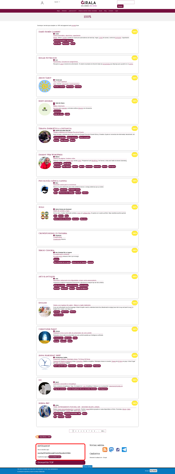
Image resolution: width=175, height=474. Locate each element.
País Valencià (67, 166)
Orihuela (61, 417)
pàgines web (69, 160)
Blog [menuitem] (105, 11)
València (85, 193)
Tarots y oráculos (60, 87)
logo (67, 216)
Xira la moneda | (89, 6)
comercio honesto (72, 285)
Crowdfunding (57, 239)
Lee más (88, 49)
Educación (65, 312)
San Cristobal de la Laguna (62, 262)
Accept (147, 471)
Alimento (80, 108)
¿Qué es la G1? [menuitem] (72, 11)
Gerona (72, 288)
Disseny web (58, 163)
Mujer (79, 411)
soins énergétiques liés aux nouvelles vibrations (82, 389)
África (70, 341)
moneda (74, 25)
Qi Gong (120, 361)
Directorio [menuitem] (64, 11)
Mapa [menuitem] (58, 11)
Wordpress (67, 163)
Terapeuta (56, 361)
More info (42, 471)
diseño (61, 216)
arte (56, 216)
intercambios (84, 285)
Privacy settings (87, 467)
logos (79, 213)
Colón (73, 43)
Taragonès (97, 366)
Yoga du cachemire (60, 389)
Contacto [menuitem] (111, 11)
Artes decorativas (60, 285)
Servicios (55, 108)
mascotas (64, 108)
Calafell (80, 366)
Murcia (82, 166)
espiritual (77, 84)
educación (64, 190)
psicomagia (65, 84)
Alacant (75, 166)
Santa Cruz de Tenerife (79, 262)
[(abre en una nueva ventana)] (111, 449)
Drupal (105, 457)
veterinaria (58, 111)
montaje (64, 37)
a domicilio (77, 409)
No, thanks (153, 470)
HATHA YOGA (59, 413)
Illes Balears (64, 140)
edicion (57, 259)
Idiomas (73, 312)
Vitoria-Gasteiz (59, 315)
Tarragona (112, 166)
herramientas (106, 64)
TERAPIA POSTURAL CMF (73, 413)
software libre (86, 213)
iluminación (118, 37)
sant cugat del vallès (61, 366)
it (131, 307)
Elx (55, 417)
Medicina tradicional (66, 361)
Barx (56, 193)
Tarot (54, 84)
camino (131, 64)
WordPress (95, 160)
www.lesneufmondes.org (116, 386)
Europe (57, 341)
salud (61, 64)
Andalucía (98, 166)
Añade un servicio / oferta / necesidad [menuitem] (88, 11)
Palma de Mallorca (82, 288)
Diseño (55, 37)
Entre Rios (58, 43)
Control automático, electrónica (64, 40)
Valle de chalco (59, 114)
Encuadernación (57, 256)
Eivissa (57, 140)
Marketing (68, 338)
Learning (57, 312)
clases (87, 409)
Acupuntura (79, 361)
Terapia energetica (60, 137)
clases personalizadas (64, 409)
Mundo (73, 140)
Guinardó (76, 219)
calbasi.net (99, 457)
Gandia (78, 193)
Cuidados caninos (74, 190)
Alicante (57, 288)
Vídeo (75, 338)
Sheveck (92, 457)
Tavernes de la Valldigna (67, 193)
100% (134, 31)
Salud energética (85, 137)
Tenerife (91, 262)
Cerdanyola (72, 366)
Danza (85, 413)
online (79, 160)
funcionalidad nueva (55, 457)
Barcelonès (88, 366)
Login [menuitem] (116, 11)
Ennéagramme (103, 389)
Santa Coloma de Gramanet (63, 219)
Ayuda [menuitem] (100, 11)
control (101, 37)
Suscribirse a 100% (45, 437)
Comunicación (59, 338)
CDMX (67, 114)
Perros (56, 190)
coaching (72, 84)
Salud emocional (73, 137)
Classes (113, 361)
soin (84, 386)
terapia (68, 411)
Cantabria (89, 166)
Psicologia (70, 87)
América (63, 341)
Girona (105, 166)
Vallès (57, 363)
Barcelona (57, 166)
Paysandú (66, 43)
